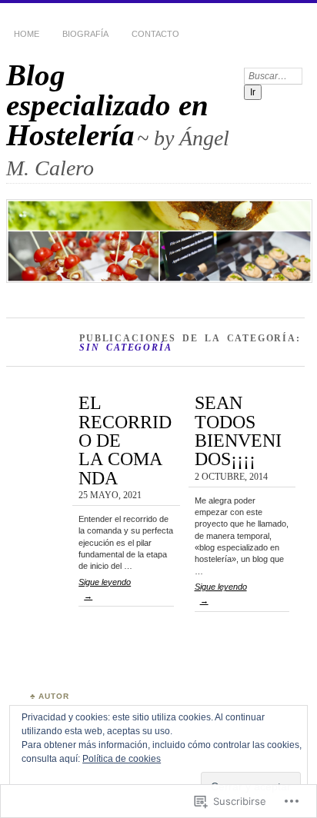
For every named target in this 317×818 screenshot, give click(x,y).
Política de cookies (121, 758)
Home (26, 33)
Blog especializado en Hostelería (107, 104)
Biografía (85, 33)
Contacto (155, 33)
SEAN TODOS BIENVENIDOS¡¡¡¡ (238, 430)
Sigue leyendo (104, 588)
